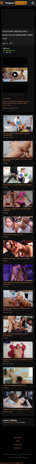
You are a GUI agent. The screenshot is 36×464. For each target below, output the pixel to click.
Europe (5, 103)
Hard (11, 103)
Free (8, 103)
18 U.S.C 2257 (18, 437)
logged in (12, 422)
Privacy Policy (18, 444)
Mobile (15, 103)
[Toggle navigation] (2, 3)
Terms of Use (18, 448)
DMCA (18, 441)
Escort (28, 101)
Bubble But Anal (14, 101)
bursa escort (3, 463)
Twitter (25, 103)
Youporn (9, 105)
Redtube (20, 103)
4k (9, 101)
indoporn (8, 98)
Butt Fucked (22, 101)
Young (4, 105)
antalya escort (19, 463)
